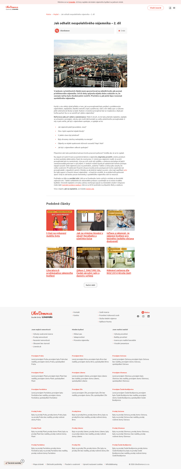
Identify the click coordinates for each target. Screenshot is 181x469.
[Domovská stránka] (12, 8)
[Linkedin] (148, 316)
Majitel (56, 14)
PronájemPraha (37, 356)
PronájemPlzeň (37, 372)
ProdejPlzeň (36, 428)
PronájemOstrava (119, 356)
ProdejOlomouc (118, 428)
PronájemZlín (77, 389)
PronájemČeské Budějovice (122, 389)
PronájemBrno (77, 356)
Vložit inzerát (155, 8)
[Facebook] (138, 316)
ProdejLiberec (77, 428)
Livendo (72, 2)
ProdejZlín (76, 445)
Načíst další (90, 285)
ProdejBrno (76, 411)
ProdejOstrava (118, 411)
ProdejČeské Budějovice (121, 445)
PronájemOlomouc (119, 372)
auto (125, 170)
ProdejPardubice (38, 445)
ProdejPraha (36, 411)
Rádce (48, 14)
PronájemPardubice (39, 389)
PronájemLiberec (78, 372)
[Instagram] (143, 316)
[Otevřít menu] (173, 8)
